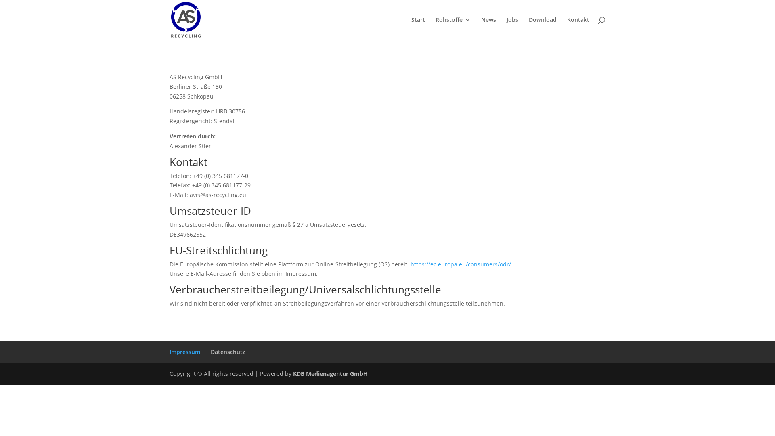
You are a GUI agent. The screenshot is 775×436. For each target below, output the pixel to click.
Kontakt (578, 20)
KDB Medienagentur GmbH (330, 373)
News (488, 20)
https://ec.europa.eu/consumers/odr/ (461, 264)
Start (418, 20)
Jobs (512, 20)
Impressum (185, 352)
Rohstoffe (449, 20)
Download (543, 20)
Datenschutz (228, 352)
